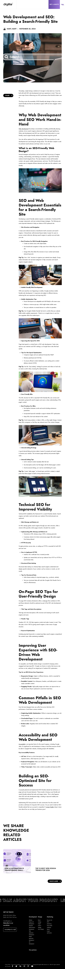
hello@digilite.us (7, 921)
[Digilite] (8, 4)
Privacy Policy (7, 964)
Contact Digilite (50, 807)
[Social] (14, 966)
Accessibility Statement (26, 964)
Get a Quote (54, 4)
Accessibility (22, 744)
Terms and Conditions (15, 964)
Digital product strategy (39, 925)
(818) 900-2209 (7, 915)
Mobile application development (31, 938)
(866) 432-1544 (7, 917)
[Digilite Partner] (34, 954)
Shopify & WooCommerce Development (32, 927)
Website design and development (31, 921)
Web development (24, 129)
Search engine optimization (49, 931)
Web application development (31, 932)
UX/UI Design (41, 929)
